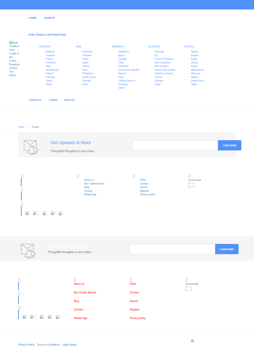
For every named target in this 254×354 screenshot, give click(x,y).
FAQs (143, 179)
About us (89, 179)
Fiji (156, 55)
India (84, 69)
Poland (49, 73)
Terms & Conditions (48, 344)
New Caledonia (163, 62)
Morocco (195, 73)
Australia (159, 51)
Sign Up (69, 100)
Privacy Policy (26, 344)
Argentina (123, 51)
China (85, 58)
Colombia (123, 66)
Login (53, 100)
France (49, 58)
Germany (51, 62)
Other (49, 84)
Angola (194, 55)
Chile (121, 62)
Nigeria (194, 77)
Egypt (194, 58)
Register (144, 190)
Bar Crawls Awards (94, 183)
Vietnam (86, 80)
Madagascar (197, 69)
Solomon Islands (164, 73)
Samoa (158, 77)
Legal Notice (69, 344)
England (50, 55)
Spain (49, 80)
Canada (122, 58)
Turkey (86, 66)
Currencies (194, 179)
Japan (85, 62)
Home (33, 17)
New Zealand (162, 66)
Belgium (50, 51)
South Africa (197, 80)
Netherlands (52, 69)
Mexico (122, 73)
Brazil (121, 55)
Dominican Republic (129, 69)
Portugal (50, 77)
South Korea (89, 77)
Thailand (86, 55)
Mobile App (90, 194)
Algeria (194, 51)
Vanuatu (159, 80)
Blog (86, 187)
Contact (35, 100)
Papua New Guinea (165, 69)
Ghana (194, 62)
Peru (120, 77)
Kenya (194, 66)
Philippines (88, 73)
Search (49, 17)
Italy (48, 66)
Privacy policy (147, 194)
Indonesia (87, 51)
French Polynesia (164, 58)
